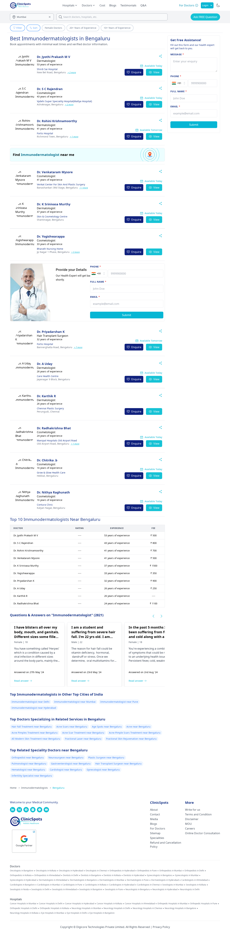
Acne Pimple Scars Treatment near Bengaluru (134, 732)
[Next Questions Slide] (161, 616)
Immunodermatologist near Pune (119, 701)
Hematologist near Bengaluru (28, 769)
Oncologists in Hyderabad (71, 870)
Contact (155, 814)
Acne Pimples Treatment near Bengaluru (35, 732)
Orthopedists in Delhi (194, 870)
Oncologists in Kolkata (46, 870)
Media (154, 819)
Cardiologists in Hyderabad (122, 884)
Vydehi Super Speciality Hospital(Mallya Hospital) (64, 101)
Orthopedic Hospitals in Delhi (23, 908)
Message (177, 54)
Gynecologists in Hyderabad (23, 880)
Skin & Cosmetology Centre (52, 216)
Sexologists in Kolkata (196, 884)
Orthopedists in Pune (147, 870)
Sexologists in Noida (19, 889)
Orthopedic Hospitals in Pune (203, 903)
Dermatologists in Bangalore (83, 880)
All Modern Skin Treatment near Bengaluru (36, 738)
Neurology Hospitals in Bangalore (180, 908)
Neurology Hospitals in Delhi (117, 908)
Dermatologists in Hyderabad (165, 880)
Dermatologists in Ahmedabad (53, 880)
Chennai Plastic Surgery (50, 408)
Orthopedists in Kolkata (21, 875)
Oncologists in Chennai (96, 870)
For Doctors (157, 828)
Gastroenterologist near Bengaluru (71, 763)
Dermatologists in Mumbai (111, 880)
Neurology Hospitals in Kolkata (24, 913)
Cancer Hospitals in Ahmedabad (140, 903)
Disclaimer (192, 819)
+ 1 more (74, 136)
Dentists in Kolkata (112, 875)
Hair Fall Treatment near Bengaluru (32, 726)
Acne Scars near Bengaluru (71, 726)
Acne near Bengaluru (138, 726)
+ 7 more (78, 347)
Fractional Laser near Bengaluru (83, 738)
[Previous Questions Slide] (153, 616)
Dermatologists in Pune (138, 880)
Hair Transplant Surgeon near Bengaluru (118, 763)
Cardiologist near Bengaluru (66, 769)
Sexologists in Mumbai (172, 884)
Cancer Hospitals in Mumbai (23, 903)
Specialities (157, 838)
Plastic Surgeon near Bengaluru (106, 757)
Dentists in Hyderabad (133, 875)
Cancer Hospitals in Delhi (50, 903)
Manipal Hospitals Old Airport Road (57, 440)
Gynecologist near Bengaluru (103, 769)
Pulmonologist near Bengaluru (29, 763)
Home (15, 787)
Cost (102, 5)
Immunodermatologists (36, 787)
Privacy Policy (161, 927)
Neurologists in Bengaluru (137, 889)
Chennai (48, 411)
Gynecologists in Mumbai (187, 875)
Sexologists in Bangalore (90, 889)
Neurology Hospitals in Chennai (147, 908)
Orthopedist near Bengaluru (28, 757)
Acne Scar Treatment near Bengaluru (83, 732)
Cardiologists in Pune (72, 884)
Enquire (136, 72)
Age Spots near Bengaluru (107, 726)
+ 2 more (71, 72)
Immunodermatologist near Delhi (31, 701)
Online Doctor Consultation (202, 833)
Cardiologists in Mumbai (48, 884)
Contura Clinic (45, 504)
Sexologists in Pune (114, 889)
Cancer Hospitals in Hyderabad (79, 903)
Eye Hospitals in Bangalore (101, 913)
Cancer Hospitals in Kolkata (109, 903)
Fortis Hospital (45, 133)
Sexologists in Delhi (40, 889)
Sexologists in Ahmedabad (64, 889)
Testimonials (128, 5)
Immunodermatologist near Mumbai (75, 701)
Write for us (192, 810)
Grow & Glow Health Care (51, 472)
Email (95, 296)
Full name (98, 281)
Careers (190, 828)
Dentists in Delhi (70, 875)
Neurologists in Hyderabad (164, 889)
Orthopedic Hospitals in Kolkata (54, 908)
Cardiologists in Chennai (148, 884)
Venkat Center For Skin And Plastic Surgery (61, 184)
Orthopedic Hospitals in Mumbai (172, 903)
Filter (19, 27)
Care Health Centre (47, 376)
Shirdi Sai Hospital (47, 69)
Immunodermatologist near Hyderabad (34, 707)
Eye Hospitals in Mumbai (52, 913)
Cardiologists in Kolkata (96, 884)
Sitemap (155, 833)
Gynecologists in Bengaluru (159, 875)
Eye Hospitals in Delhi (77, 913)
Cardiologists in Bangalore (22, 884)
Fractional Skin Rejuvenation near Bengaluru (131, 738)
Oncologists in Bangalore (21, 870)
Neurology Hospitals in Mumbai (86, 908)
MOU (188, 824)
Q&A (143, 5)
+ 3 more (75, 252)
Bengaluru (51, 72)
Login (205, 5)
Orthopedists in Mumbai (170, 870)
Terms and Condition (198, 814)
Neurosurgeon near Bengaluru (66, 757)
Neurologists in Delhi (190, 889)
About (154, 810)
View (156, 72)
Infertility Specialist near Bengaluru (32, 775)
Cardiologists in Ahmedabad (194, 880)
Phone (95, 266)
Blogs (112, 5)
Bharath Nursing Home (50, 248)
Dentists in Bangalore (91, 875)
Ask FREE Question (205, 17)
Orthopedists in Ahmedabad (47, 875)
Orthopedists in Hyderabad (122, 870)
